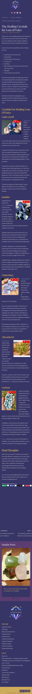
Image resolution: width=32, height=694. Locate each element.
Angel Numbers (16, 17)
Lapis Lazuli (26, 120)
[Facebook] (12, 13)
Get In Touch (6, 663)
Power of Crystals (7, 646)
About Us (4, 656)
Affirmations (5, 677)
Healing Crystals (14, 32)
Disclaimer (5, 670)
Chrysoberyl (5, 340)
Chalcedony (24, 278)
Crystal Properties (7, 641)
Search (18, 20)
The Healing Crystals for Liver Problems (7, 533)
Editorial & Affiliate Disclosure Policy (12, 665)
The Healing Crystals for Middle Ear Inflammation (24, 533)
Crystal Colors (6, 636)
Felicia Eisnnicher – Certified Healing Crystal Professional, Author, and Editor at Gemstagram (16, 659)
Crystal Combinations (8, 639)
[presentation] (16, 567)
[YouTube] (29, 691)
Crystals (5, 17)
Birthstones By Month (8, 631)
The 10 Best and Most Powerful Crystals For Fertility (15, 589)
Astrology (5, 629)
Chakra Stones (6, 634)
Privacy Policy (6, 668)
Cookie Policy (6, 675)
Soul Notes (5, 682)
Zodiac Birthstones (8, 20)
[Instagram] (17, 13)
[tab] (14, 598)
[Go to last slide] (4, 572)
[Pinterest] (20, 13)
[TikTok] (14, 13)
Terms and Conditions (8, 672)
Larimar (4, 439)
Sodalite (4, 205)
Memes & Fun (6, 679)
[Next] (28, 572)
